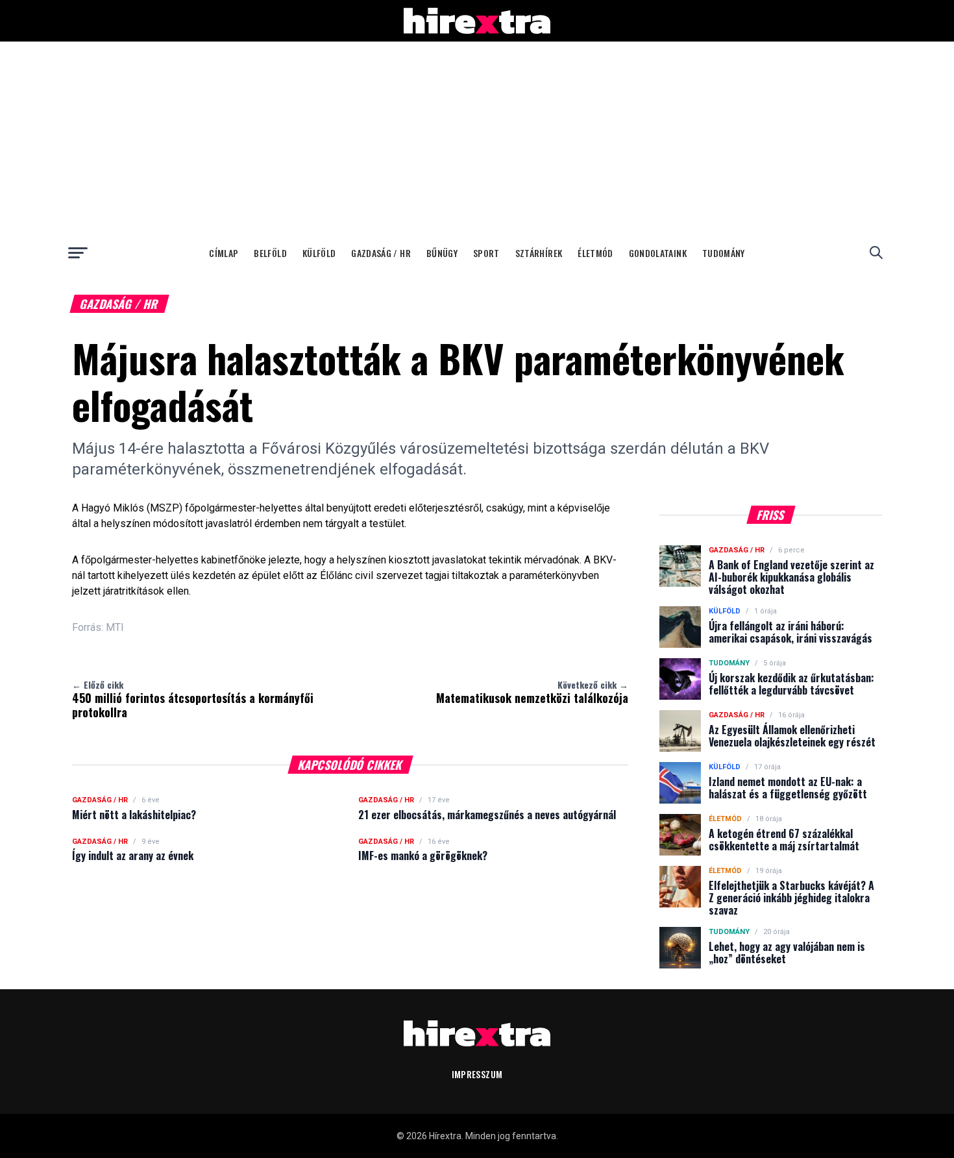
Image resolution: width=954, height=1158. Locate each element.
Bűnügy (442, 253)
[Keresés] (876, 252)
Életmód (595, 253)
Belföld (270, 253)
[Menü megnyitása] (78, 252)
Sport (486, 253)
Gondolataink (658, 253)
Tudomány (723, 253)
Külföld (319, 253)
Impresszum (477, 1074)
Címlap (223, 253)
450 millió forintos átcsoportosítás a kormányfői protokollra (192, 699)
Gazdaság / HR (381, 253)
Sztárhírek (539, 253)
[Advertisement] (477, 139)
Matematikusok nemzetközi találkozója (532, 692)
